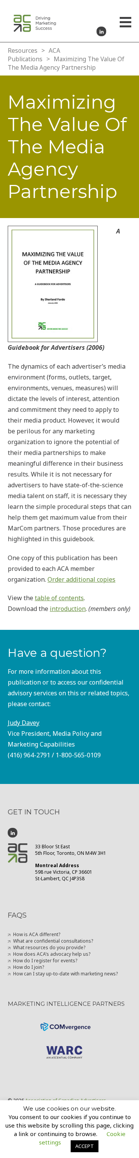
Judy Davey (23, 722)
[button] (125, 23)
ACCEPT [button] (84, 1146)
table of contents (59, 598)
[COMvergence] (69, 1022)
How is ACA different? (36, 934)
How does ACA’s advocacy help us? (51, 954)
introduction (68, 608)
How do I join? (28, 967)
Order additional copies (81, 579)
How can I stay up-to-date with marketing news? (65, 973)
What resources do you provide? (49, 947)
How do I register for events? (45, 960)
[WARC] (69, 1045)
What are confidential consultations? (53, 941)
